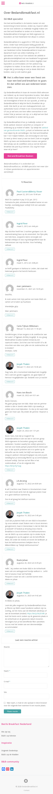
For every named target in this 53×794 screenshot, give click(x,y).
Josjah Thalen (23, 364)
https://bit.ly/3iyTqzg (13, 466)
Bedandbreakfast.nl (29, 786)
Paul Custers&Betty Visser (29, 191)
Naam (7, 671)
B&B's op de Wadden (9, 754)
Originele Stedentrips (9, 750)
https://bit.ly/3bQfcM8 (35, 613)
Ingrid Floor (22, 223)
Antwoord (9, 212)
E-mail (7, 681)
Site (5, 692)
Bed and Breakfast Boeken (20, 156)
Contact (26, 790)
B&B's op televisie (8, 736)
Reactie (7, 647)
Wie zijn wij (5, 732)
